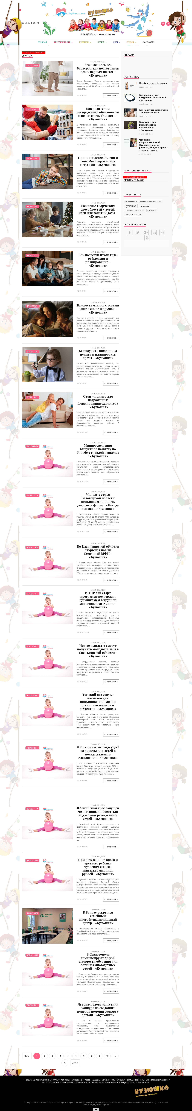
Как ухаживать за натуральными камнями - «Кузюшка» (153, 97)
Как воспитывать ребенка (150, 201)
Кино (29, 109)
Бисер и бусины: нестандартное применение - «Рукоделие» (148, 126)
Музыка (30, 256)
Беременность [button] (62, 42)
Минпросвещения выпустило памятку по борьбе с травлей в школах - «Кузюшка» (98, 450)
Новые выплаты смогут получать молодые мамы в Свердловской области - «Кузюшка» (98, 650)
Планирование (32, 860)
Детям (29, 158)
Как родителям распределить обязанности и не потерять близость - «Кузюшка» (98, 113)
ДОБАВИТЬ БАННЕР (33, 53)
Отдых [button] (131, 42)
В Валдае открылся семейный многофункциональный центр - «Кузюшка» (98, 917)
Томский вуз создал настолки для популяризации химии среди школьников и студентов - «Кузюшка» (98, 701)
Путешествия (32, 306)
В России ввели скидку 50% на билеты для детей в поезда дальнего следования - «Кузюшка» (98, 752)
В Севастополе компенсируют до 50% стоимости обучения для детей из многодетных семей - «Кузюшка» (97, 961)
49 (65, 1063)
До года (30, 351)
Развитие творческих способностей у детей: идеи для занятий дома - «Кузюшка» (98, 211)
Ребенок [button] (84, 42)
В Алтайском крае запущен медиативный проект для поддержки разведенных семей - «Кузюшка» (98, 813)
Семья (29, 65)
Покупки (30, 206)
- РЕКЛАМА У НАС (142, 1082)
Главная (42, 42)
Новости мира (32, 913)
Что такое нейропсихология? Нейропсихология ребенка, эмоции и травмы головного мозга (153, 145)
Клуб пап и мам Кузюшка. (153, 83)
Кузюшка (130, 206)
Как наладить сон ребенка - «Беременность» (153, 111)
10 (107, 1056)
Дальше (75, 1063)
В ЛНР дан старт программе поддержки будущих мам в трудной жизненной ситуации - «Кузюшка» (98, 600)
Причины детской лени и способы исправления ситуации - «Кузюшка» (98, 161)
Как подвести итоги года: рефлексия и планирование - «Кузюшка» (97, 260)
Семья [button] (101, 42)
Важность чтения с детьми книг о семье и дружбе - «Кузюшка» (98, 308)
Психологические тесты (134, 210)
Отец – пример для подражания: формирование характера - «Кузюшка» (98, 401)
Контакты (148, 42)
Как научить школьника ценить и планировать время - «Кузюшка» (98, 354)
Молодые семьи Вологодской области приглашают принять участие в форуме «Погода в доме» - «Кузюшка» (98, 501)
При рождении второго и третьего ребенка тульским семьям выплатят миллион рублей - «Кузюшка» (98, 867)
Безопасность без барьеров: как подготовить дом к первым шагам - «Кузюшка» (98, 70)
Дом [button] (115, 42)
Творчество (31, 646)
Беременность (131, 201)
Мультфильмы (32, 446)
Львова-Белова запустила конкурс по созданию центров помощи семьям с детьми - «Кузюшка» (98, 1009)
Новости (144, 206)
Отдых (29, 547)
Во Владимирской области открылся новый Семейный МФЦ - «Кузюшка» (98, 551)
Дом (28, 646)
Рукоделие (151, 210)
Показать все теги (133, 214)
